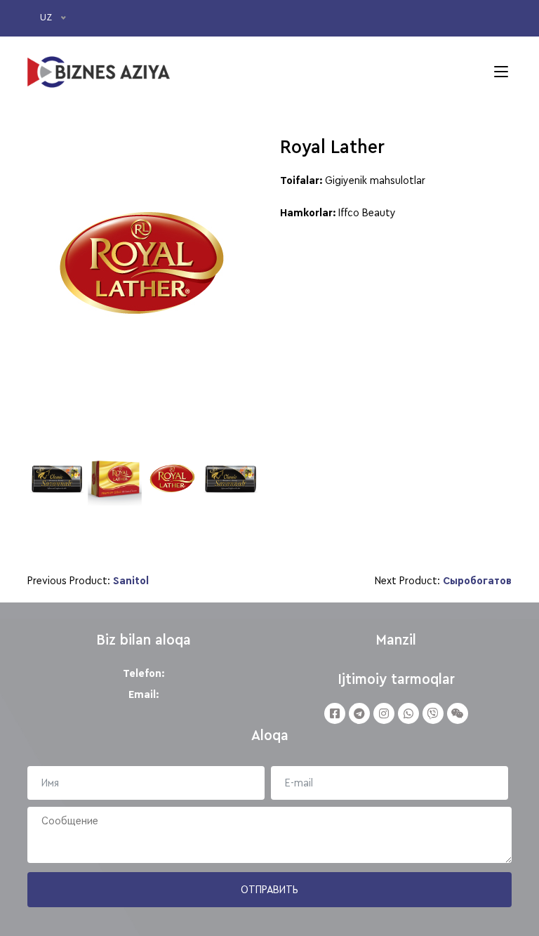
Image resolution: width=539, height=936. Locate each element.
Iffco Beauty (367, 212)
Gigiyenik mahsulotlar (375, 180)
